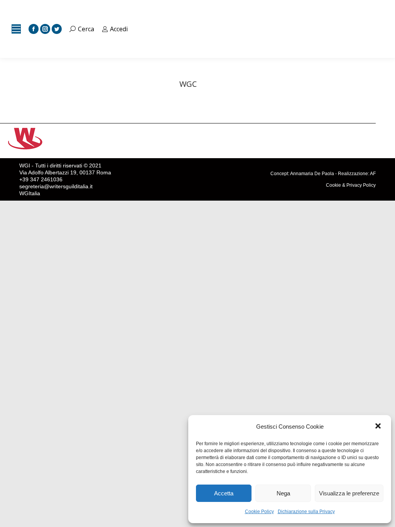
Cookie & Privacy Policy (351, 185)
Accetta (223, 493)
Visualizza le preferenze (349, 493)
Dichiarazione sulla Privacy (306, 511)
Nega (283, 493)
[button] (378, 426)
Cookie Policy (259, 511)
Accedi (119, 29)
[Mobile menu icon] (16, 29)
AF (373, 173)
